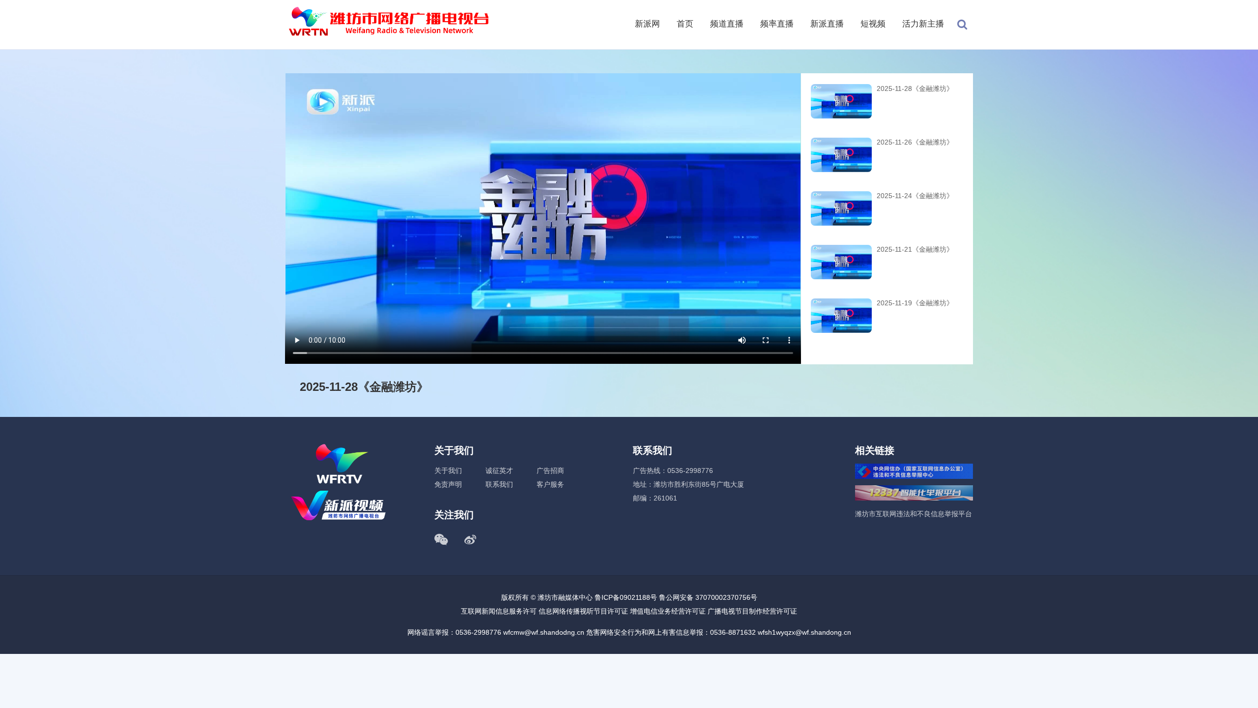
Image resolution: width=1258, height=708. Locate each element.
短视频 (873, 24)
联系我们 (499, 484)
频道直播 (726, 24)
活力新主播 (923, 24)
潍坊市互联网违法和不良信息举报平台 (913, 514)
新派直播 (827, 24)
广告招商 (550, 470)
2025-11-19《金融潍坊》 (915, 303)
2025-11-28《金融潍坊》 (915, 88)
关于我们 (448, 470)
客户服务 (550, 484)
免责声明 (448, 484)
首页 (685, 24)
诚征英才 (499, 470)
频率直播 (777, 24)
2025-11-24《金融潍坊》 (915, 196)
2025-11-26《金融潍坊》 (915, 142)
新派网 (647, 24)
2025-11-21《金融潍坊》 (915, 249)
